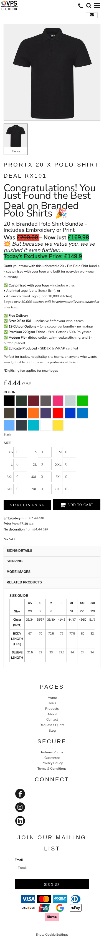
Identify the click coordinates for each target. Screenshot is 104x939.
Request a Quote (52, 725)
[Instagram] (20, 807)
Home (52, 697)
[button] (89, 5)
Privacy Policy (52, 763)
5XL (58, 477)
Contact (52, 719)
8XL (58, 489)
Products (52, 708)
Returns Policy (52, 752)
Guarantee (52, 758)
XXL (58, 464)
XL (35, 464)
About (52, 714)
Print (7, 524)
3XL (10, 477)
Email (19, 860)
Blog (52, 730)
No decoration (14, 529)
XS (11, 452)
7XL (34, 489)
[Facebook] (20, 794)
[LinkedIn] (20, 821)
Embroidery (12, 518)
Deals (52, 703)
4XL (34, 477)
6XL (10, 489)
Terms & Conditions (52, 768)
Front (16, 152)
